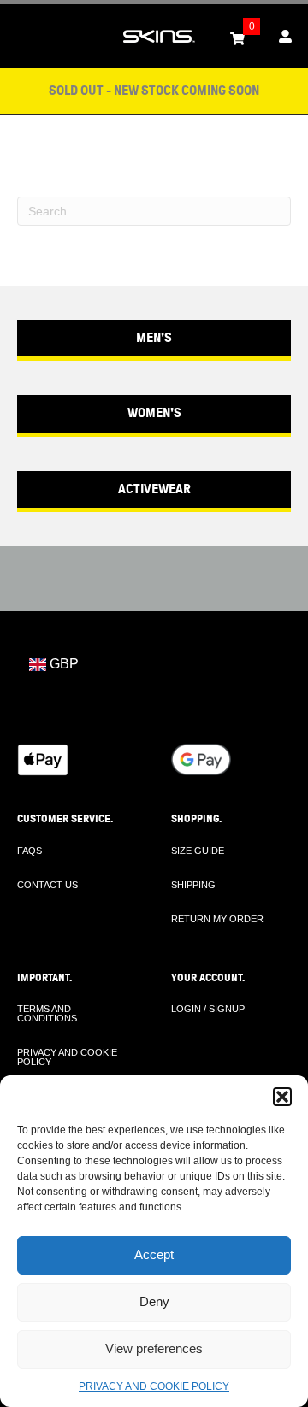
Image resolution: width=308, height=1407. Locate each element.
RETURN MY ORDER (217, 919)
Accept (154, 1254)
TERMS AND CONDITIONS (47, 1013)
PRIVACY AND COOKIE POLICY (154, 1386)
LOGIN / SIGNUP (208, 1009)
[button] (282, 1096)
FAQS (29, 850)
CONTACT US (47, 885)
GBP (62, 663)
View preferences (154, 1348)
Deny (154, 1301)
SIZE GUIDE (197, 850)
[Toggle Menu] (22, 36)
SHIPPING (193, 885)
